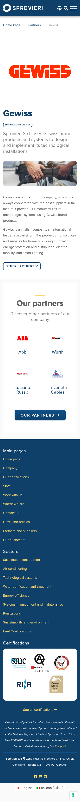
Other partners (21, 266)
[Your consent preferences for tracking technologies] (73, 795)
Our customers (14, 540)
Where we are (13, 504)
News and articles (16, 522)
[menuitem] (25, 788)
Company (10, 468)
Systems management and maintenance (33, 604)
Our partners (38, 415)
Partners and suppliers (20, 531)
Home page (12, 459)
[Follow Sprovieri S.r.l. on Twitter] (45, 777)
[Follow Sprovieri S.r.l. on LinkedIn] (40, 777)
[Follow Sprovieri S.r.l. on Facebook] (35, 777)
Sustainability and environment (26, 622)
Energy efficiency (16, 596)
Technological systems (17, 125)
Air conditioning (15, 569)
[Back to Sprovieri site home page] (28, 8)
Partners (34, 25)
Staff (6, 486)
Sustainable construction (21, 560)
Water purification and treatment (27, 587)
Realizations (12, 613)
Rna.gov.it (60, 746)
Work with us (12, 495)
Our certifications (16, 477)
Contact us (11, 513)
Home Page (12, 25)
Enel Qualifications (17, 631)
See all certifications (38, 710)
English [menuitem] (27, 788)
